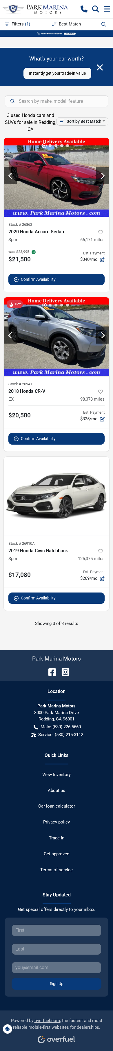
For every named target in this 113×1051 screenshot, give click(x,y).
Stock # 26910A (21, 543)
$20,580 (19, 415)
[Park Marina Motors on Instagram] (63, 671)
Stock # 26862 (20, 224)
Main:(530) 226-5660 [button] (61, 726)
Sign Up (56, 983)
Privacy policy (56, 822)
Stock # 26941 (20, 384)
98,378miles (92, 399)
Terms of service (56, 869)
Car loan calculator (56, 806)
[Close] (100, 67)
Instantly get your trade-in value (57, 73)
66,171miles (92, 239)
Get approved (56, 853)
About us (56, 790)
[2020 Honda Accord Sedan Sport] (56, 177)
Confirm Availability (38, 279)
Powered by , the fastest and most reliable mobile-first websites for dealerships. (56, 1024)
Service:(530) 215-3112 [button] (60, 734)
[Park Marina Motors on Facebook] (50, 671)
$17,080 (19, 574)
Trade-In (56, 838)
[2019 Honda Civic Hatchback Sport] (56, 496)
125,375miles (91, 558)
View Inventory (56, 774)
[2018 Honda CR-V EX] (56, 336)
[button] (84, 9)
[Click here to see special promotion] (56, 33)
